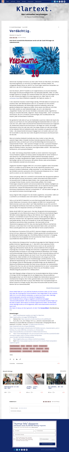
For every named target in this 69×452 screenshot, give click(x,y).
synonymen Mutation (27, 351)
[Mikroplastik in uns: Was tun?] (12, 379)
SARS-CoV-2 (29, 346)
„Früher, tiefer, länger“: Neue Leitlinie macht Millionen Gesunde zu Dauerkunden (33, 387)
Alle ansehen (63, 371)
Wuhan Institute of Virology (15, 348)
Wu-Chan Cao (45, 351)
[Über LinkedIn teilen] (16, 359)
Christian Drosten (43, 346)
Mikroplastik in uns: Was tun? (12, 387)
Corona (22, 346)
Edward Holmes (37, 351)
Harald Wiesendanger (14, 346)
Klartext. (34, 9)
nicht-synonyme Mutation (15, 351)
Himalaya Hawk (40, 348)
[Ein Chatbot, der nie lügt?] (56, 379)
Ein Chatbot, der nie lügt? (55, 387)
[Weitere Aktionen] (58, 27)
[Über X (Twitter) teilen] (13, 359)
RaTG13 (46, 348)
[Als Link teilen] (20, 359)
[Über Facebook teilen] (10, 359)
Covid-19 (35, 346)
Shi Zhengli (25, 348)
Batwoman (32, 348)
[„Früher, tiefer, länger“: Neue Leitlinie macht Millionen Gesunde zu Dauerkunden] (34, 379)
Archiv (11, 354)
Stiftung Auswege (35, 427)
